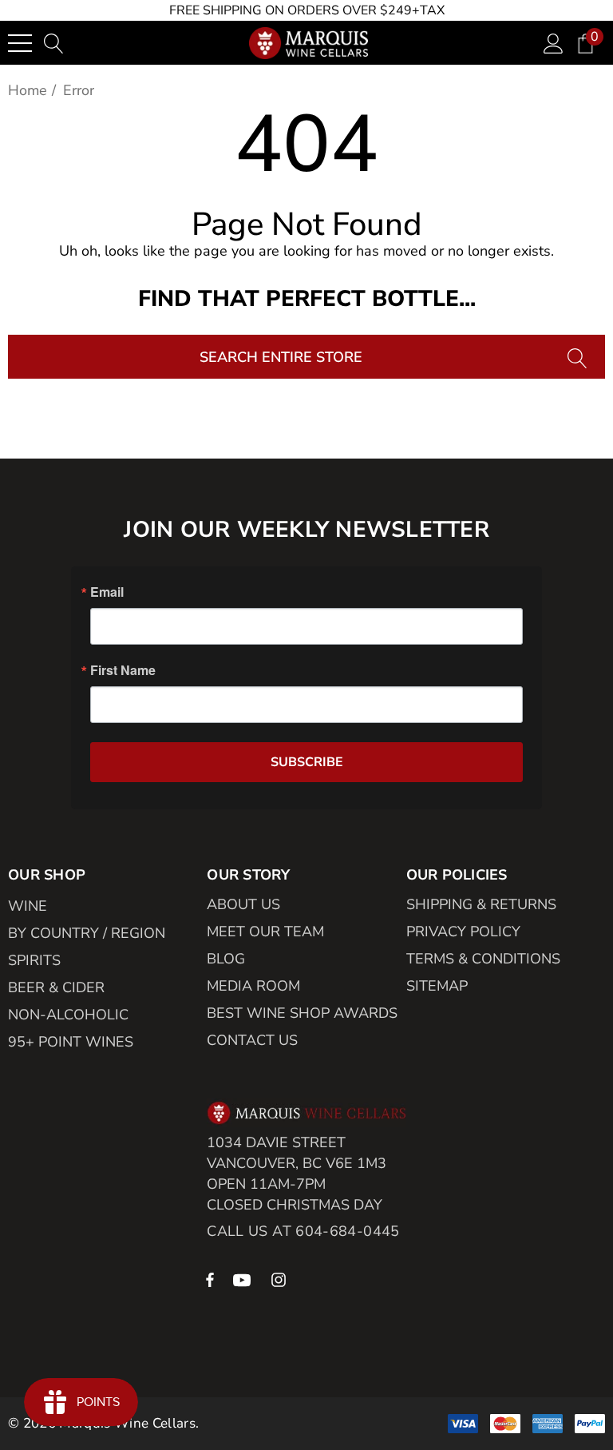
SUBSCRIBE (307, 762)
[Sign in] (554, 43)
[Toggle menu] (20, 43)
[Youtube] (244, 1279)
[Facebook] (210, 1279)
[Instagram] (281, 1279)
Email (107, 592)
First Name (123, 670)
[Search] (579, 357)
